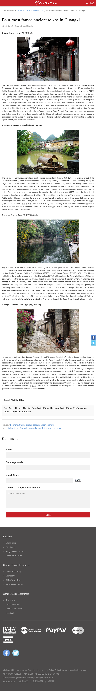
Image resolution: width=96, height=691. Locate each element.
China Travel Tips (13, 580)
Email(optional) (14, 462)
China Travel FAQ (13, 572)
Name (9, 449)
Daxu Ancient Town (10, 85)
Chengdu (86, 279)
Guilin (4, 91)
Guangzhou (79, 285)
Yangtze (50, 285)
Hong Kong (49, 204)
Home (21, 11)
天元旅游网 (38, 681)
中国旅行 (23, 681)
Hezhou (84, 187)
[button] (48, 3)
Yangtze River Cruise (14, 552)
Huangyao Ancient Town (23, 178)
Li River (69, 88)
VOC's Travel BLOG (35, 11)
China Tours (11, 543)
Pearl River (67, 285)
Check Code (12, 474)
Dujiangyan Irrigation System (67, 279)
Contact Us (11, 576)
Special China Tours (14, 609)
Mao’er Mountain (76, 296)
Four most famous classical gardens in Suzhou (32, 425)
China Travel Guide (14, 556)
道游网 (51, 681)
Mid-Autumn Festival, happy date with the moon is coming (35, 428)
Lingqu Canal (43, 276)
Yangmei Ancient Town (42, 357)
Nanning (29, 357)
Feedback (10, 613)
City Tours (10, 547)
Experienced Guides (14, 584)
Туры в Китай (9, 681)
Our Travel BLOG (13, 605)
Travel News (11, 600)
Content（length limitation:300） (24, 487)
